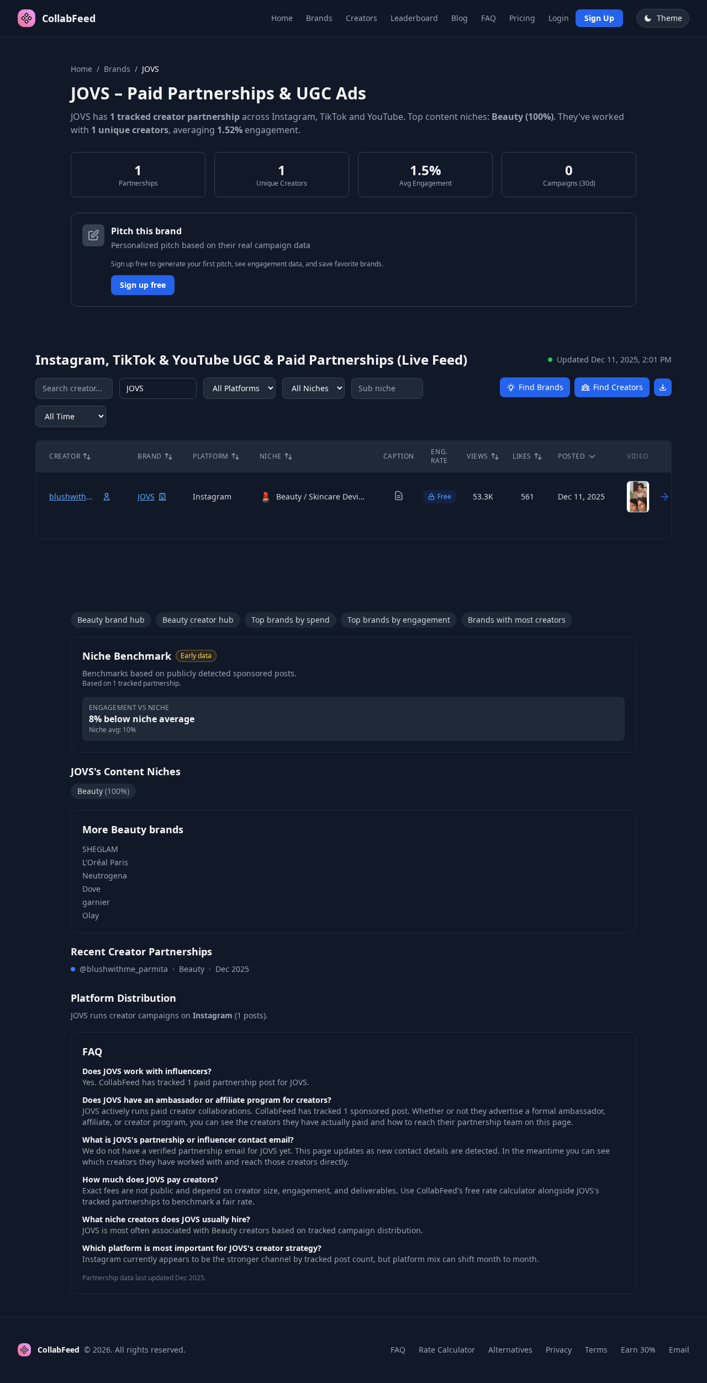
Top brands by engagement (398, 619)
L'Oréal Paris (105, 862)
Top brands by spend (290, 619)
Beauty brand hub (111, 619)
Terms (596, 1349)
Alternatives (510, 1349)
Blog (459, 18)
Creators (361, 18)
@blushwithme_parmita (124, 969)
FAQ (488, 18)
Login (558, 18)
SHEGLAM (100, 849)
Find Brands (541, 387)
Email (679, 1349)
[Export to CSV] (663, 387)
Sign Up (599, 18)
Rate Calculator (447, 1349)
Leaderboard (414, 18)
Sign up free (143, 285)
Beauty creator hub (198, 619)
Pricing (522, 18)
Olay (90, 915)
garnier (96, 902)
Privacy (559, 1349)
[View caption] (398, 495)
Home (282, 18)
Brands (319, 18)
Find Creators (618, 387)
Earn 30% (638, 1349)
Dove (91, 889)
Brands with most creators (517, 619)
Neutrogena (104, 875)
